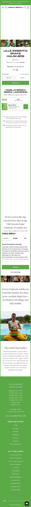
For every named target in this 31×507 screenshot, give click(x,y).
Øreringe (15, 428)
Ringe (15, 425)
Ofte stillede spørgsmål (15, 461)
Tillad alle (15, 267)
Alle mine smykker (15, 444)
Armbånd (15, 431)
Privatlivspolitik (15, 483)
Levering (15, 467)
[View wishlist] (24, 7)
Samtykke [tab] (6, 238)
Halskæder (15, 434)
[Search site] (6, 7)
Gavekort (15, 441)
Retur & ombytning (15, 458)
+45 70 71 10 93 (15, 387)
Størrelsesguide (25, 74)
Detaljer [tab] (15, 238)
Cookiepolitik (15, 480)
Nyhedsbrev (15, 474)
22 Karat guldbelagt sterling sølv (17, 70)
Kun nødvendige (15, 272)
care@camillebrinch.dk (15, 415)
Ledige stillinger (15, 489)
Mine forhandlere (15, 464)
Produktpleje (15, 470)
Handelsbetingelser (16, 477)
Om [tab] (25, 238)
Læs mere (22, 62)
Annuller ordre (15, 486)
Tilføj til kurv (15, 83)
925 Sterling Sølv (14, 70)
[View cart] (28, 7)
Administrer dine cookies (15, 504)
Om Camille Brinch (15, 455)
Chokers (15, 438)
